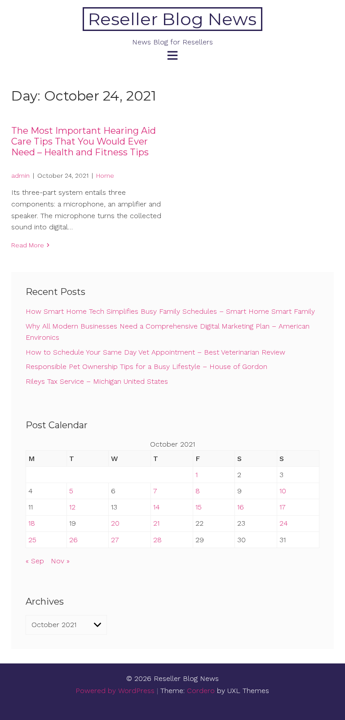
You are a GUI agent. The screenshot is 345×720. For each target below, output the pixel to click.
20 (115, 523)
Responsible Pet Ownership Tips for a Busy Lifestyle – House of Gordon (146, 366)
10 (282, 491)
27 (115, 540)
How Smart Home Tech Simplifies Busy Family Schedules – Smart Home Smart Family (170, 311)
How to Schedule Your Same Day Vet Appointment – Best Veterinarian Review (155, 352)
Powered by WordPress (115, 690)
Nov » (60, 561)
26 (73, 540)
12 (72, 507)
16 (240, 507)
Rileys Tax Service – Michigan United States (97, 381)
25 (32, 540)
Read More (27, 245)
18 (31, 523)
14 (156, 507)
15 (198, 507)
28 (157, 540)
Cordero (201, 690)
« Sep (35, 561)
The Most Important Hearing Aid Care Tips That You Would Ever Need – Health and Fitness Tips (83, 141)
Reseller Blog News (172, 19)
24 (283, 523)
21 (156, 523)
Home (105, 175)
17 (282, 507)
